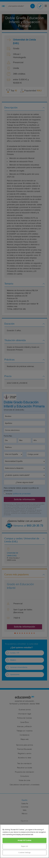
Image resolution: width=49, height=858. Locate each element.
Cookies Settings (24, 853)
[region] (24, 841)
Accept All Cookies (24, 840)
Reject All (24, 846)
